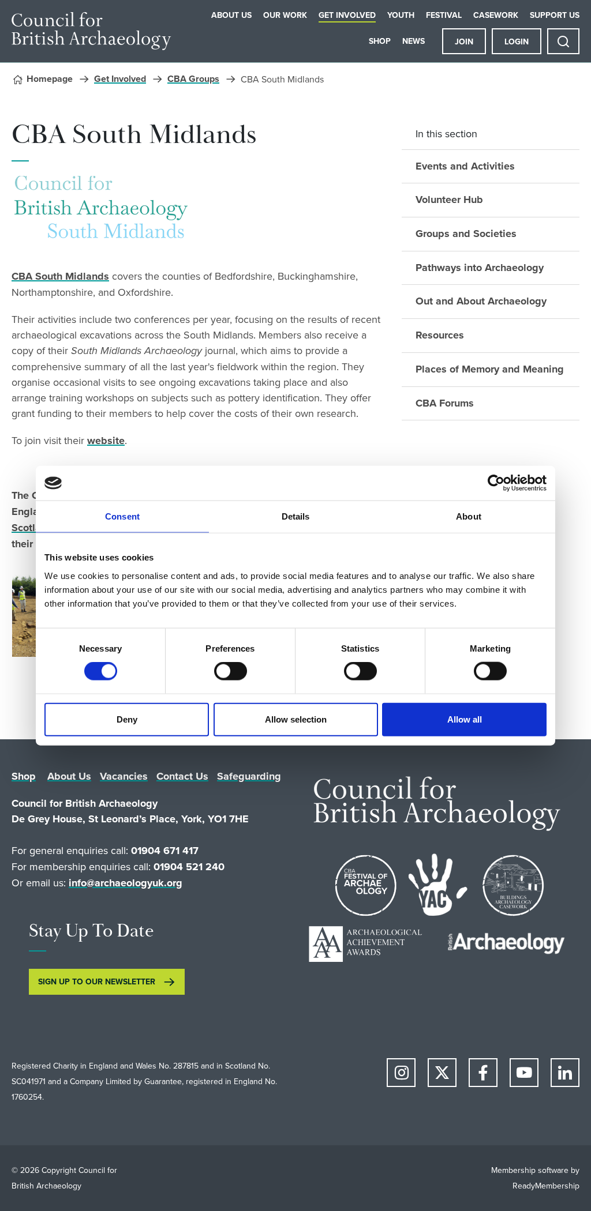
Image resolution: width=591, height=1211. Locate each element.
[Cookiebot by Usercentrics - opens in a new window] (496, 483)
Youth (400, 15)
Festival (444, 15)
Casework (495, 15)
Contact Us (182, 776)
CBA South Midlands (60, 276)
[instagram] (401, 1072)
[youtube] (524, 1072)
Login (516, 41)
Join (464, 41)
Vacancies (124, 776)
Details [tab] (296, 516)
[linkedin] (565, 1072)
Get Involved (347, 15)
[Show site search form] (563, 41)
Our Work (285, 15)
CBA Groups (193, 78)
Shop (380, 41)
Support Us (554, 15)
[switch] (230, 671)
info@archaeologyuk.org (125, 882)
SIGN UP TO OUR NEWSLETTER (96, 981)
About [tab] (468, 516)
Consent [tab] (122, 516)
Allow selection (296, 719)
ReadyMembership (546, 1185)
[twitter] (442, 1072)
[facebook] (483, 1072)
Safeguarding (249, 776)
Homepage (50, 78)
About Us (231, 15)
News (413, 41)
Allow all (464, 719)
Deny (127, 719)
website (106, 440)
